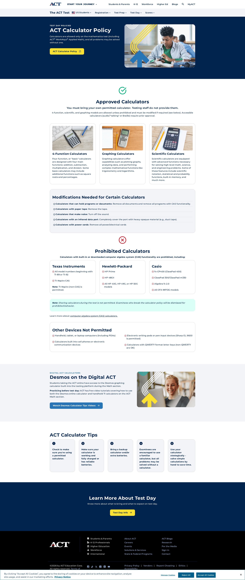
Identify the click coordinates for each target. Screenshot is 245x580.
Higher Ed (162, 4)
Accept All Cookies (206, 575)
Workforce (147, 4)
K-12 (136, 4)
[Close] (241, 574)
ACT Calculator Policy (65, 51)
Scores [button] (149, 12)
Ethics (182, 565)
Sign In (165, 550)
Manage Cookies (168, 575)
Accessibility (131, 569)
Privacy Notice (62, 577)
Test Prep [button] (119, 12)
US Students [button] (82, 12)
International (97, 554)
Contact (166, 554)
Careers (128, 542)
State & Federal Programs (138, 554)
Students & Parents (119, 4)
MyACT (191, 4)
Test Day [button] (135, 12)
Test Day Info (120, 512)
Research (167, 542)
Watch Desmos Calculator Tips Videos (74, 405)
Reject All (186, 575)
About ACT (130, 538)
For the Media (169, 546)
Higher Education (100, 546)
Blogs (175, 4)
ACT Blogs (167, 538)
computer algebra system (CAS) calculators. (94, 316)
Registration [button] (102, 12)
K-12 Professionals (100, 542)
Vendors (147, 565)
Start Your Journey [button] (81, 4)
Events (128, 546)
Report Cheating (165, 565)
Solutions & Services (135, 550)
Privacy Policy (131, 565)
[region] (122, 575)
